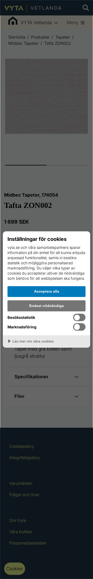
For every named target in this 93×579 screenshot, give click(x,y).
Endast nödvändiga (46, 306)
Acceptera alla (46, 291)
